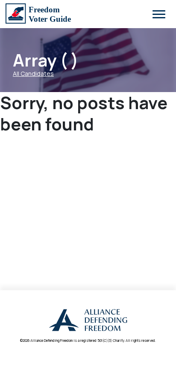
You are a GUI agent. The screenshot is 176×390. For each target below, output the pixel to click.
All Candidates (33, 74)
